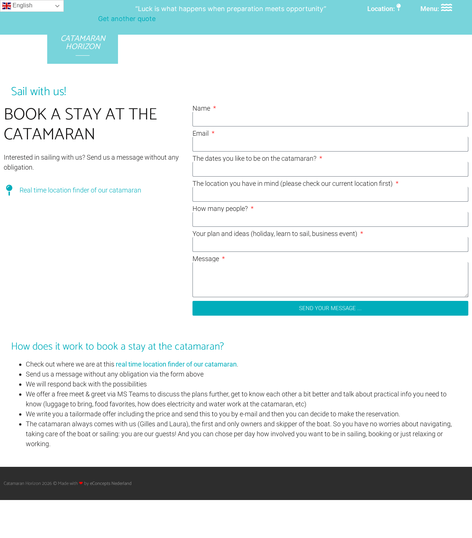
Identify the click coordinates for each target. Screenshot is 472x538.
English (21, 5)
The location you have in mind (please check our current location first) (293, 183)
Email (201, 133)
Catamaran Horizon (82, 42)
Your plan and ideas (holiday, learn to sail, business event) (275, 233)
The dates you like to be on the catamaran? (255, 158)
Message (206, 259)
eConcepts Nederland (111, 483)
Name (202, 108)
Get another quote (127, 18)
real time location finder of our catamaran (176, 364)
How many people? (220, 208)
